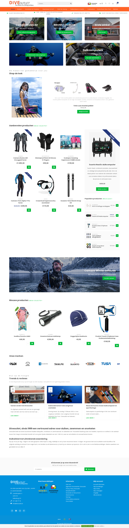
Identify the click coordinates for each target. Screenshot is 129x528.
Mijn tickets (96, 488)
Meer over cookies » (99, 526)
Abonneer (90, 469)
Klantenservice (70, 495)
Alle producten (97, 495)
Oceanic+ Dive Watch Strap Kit (71, 202)
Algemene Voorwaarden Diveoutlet (76, 486)
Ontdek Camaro (109, 278)
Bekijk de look (83, 111)
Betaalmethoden (70, 491)
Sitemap (68, 497)
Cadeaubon (91, 9)
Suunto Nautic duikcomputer (102, 164)
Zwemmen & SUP (48, 9)
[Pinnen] (70, 519)
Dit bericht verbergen (87, 526)
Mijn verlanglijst (97, 491)
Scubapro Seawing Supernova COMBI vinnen (70, 159)
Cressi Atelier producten (72, 499)
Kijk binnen (102, 32)
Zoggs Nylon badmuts (78, 336)
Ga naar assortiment (92, 58)
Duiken (19, 9)
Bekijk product (102, 189)
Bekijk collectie (40, 126)
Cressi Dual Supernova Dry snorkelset (45, 202)
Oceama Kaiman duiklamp (50, 336)
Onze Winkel (69, 501)
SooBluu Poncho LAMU (22, 336)
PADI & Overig (62, 9)
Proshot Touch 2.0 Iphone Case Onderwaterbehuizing (106, 337)
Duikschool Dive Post (104, 9)
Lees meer (14, 416)
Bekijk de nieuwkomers (64, 32)
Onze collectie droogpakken (26, 32)
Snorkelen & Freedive (32, 9)
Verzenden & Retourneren (73, 493)
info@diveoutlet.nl (18, 503)
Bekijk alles (107, 198)
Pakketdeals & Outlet (77, 9)
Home (13, 9)
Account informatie (98, 484)
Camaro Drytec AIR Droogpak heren (20, 159)
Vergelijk (95, 493)
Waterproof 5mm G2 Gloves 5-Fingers (45, 159)
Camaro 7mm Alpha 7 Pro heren (20, 202)
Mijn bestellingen (98, 486)
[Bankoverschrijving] (59, 519)
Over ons (68, 484)
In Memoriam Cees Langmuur (36, 55)
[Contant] (64, 519)
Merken (115, 9)
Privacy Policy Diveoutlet (73, 488)
